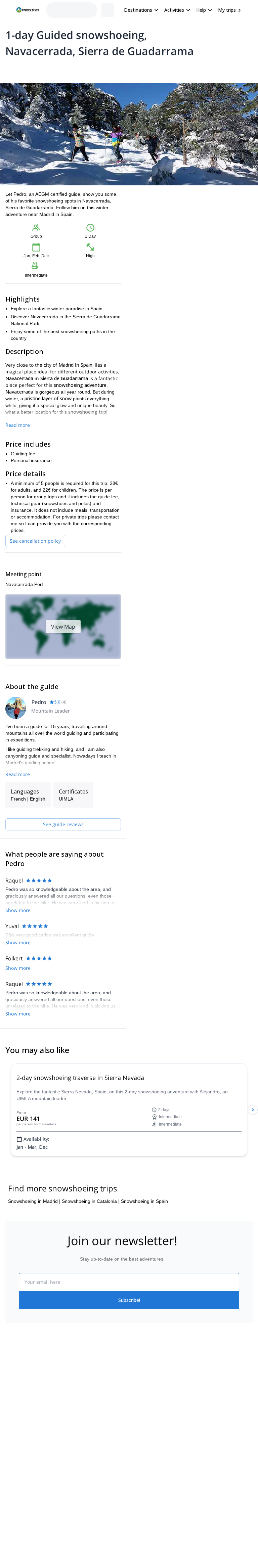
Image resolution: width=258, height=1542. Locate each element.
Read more (17, 425)
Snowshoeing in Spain (144, 1201)
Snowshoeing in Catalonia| (91, 1201)
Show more (18, 910)
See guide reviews (63, 824)
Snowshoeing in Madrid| (34, 1201)
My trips (227, 10)
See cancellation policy (35, 541)
